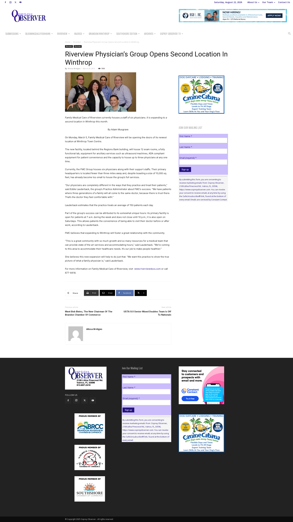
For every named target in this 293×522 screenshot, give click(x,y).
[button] (289, 34)
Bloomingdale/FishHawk (37, 34)
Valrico (78, 34)
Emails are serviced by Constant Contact (209, 199)
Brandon (77, 42)
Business (78, 46)
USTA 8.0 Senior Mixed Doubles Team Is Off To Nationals (147, 313)
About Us (252, 2)
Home (67, 42)
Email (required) (188, 157)
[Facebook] (5, 2)
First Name (185, 136)
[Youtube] (20, 2)
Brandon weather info (201, 231)
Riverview (62, 34)
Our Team (267, 2)
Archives (148, 34)
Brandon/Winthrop (99, 34)
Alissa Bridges (74, 68)
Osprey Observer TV (170, 34)
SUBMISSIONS (11, 34)
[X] (15, 2)
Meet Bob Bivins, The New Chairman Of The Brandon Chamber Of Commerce (88, 313)
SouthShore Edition (126, 34)
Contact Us (284, 2)
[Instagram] (10, 2)
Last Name (185, 147)
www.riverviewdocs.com (147, 268)
